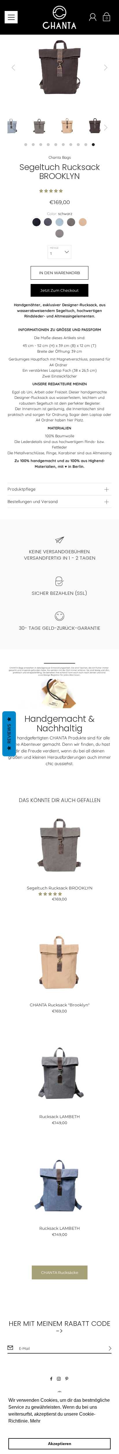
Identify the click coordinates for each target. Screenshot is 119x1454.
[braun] (59, 233)
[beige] (82, 222)
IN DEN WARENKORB (59, 272)
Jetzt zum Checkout (59, 290)
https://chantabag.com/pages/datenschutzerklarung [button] (61, 1428)
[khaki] (71, 222)
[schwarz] (36, 222)
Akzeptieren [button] (59, 1443)
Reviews (9, 734)
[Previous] (13, 67)
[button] (51, 190)
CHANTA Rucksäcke (59, 1272)
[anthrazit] (48, 222)
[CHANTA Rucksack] (60, 962)
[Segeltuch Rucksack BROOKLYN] (60, 845)
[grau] (59, 222)
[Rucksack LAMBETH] (60, 1073)
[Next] (105, 67)
